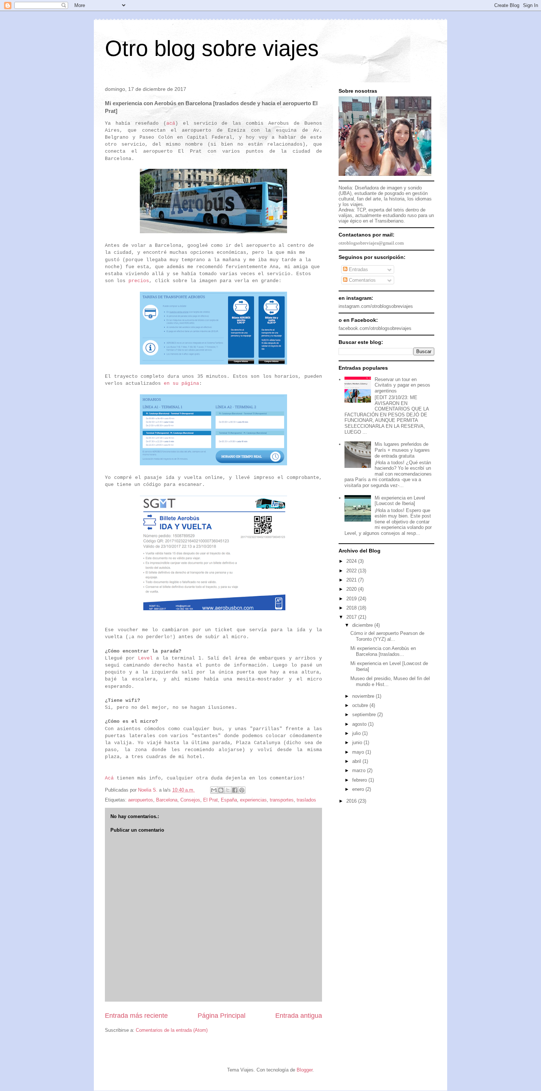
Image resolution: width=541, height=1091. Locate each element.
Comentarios (361, 280)
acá (170, 123)
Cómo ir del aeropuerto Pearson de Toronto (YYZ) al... (387, 636)
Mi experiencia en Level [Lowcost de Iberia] (400, 501)
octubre (360, 705)
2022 (352, 570)
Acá (109, 778)
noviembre (364, 696)
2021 (352, 580)
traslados (306, 800)
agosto (360, 724)
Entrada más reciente (136, 1015)
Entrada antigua (298, 1015)
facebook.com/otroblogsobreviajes (375, 328)
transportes (282, 800)
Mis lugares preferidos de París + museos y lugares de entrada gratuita (402, 449)
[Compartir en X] (227, 790)
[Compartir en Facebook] (234, 790)
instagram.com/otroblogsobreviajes (376, 306)
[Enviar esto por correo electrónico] (214, 790)
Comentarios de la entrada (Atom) (172, 1030)
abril (357, 761)
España (229, 800)
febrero (360, 780)
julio (357, 733)
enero (358, 789)
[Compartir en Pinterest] (241, 790)
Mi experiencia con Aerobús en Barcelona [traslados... (383, 651)
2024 (352, 561)
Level (145, 658)
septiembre (364, 714)
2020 (352, 589)
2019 (352, 598)
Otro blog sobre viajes (212, 48)
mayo (358, 752)
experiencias (253, 800)
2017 (352, 617)
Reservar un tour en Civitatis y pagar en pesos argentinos (402, 385)
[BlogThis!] (220, 790)
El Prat (210, 800)
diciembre (363, 625)
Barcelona (166, 800)
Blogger (304, 1070)
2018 (352, 608)
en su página (181, 383)
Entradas (357, 269)
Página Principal (221, 1015)
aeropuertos (140, 800)
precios (138, 281)
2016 (352, 801)
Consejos (190, 800)
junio (358, 742)
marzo (359, 770)
